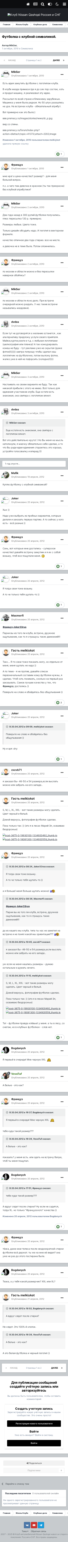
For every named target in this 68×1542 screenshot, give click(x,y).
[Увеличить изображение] (43, 555)
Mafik (14, 473)
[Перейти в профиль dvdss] (6, 324)
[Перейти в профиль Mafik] (6, 475)
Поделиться (35, 1463)
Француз (17, 164)
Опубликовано (27, 75)
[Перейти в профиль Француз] (6, 166)
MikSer (13, 45)
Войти (34, 1443)
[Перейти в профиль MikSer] (6, 74)
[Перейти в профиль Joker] (6, 500)
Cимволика (27, 48)
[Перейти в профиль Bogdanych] (6, 1050)
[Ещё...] (62, 75)
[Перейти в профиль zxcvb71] (6, 772)
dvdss (15, 321)
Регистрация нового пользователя (34, 1423)
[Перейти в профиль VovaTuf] (6, 1075)
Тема (24, 1531)
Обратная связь (38, 1531)
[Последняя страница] (63, 60)
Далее (56, 60)
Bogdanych (18, 1048)
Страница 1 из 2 (34, 60)
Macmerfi (17, 615)
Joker (15, 498)
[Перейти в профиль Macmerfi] (6, 617)
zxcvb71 (16, 769)
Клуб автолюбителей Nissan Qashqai (32, 1534)
